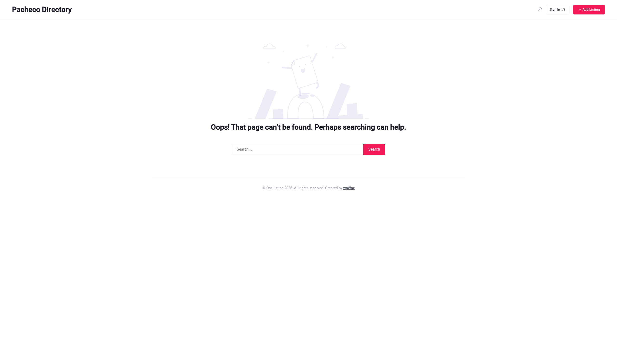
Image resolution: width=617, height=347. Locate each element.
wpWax (349, 188)
